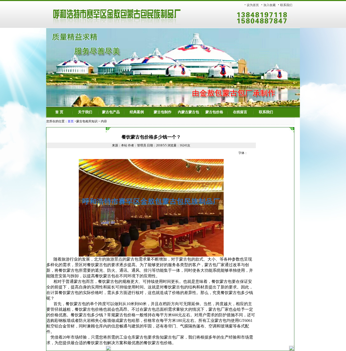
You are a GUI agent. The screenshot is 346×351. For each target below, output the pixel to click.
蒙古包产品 (111, 112)
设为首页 (253, 5)
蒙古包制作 (162, 112)
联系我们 (286, 5)
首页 (71, 121)
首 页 (59, 112)
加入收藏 (269, 5)
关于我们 (85, 112)
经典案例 (137, 112)
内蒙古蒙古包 (188, 112)
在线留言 (240, 112)
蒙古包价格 (214, 112)
